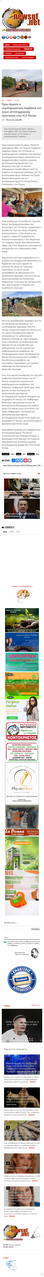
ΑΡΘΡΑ (8, 53)
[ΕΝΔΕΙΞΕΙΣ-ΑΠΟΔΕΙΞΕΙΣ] (22, 38)
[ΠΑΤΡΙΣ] (29, 38)
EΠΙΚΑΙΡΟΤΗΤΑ (20, 44)
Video (7, 1005)
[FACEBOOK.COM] (3, 38)
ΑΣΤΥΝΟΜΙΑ (28, 57)
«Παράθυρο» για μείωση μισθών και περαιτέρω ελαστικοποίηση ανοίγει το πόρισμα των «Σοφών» (20, 493)
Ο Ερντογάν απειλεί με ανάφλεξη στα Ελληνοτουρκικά (20, 514)
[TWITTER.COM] (7, 38)
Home (7, 44)
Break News (9, 100)
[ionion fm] (26, 38)
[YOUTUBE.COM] (11, 38)
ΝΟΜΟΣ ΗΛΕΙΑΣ (12, 48)
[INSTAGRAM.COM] (14, 38)
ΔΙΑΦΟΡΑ (19, 53)
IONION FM (28, 48)
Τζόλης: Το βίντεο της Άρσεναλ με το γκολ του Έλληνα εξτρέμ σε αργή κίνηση (22, 1024)
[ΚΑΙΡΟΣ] (18, 38)
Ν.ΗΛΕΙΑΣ (17, 100)
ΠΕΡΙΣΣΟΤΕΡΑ (11, 57)
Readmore (22, 1033)
